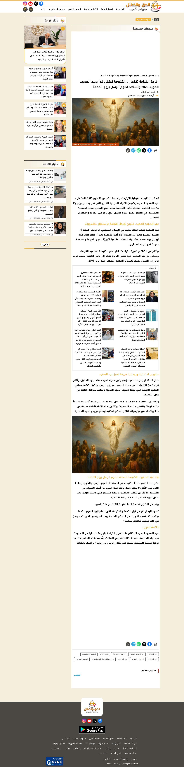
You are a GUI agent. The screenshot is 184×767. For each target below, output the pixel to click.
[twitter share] (144, 150)
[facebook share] (149, 150)
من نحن (134, 759)
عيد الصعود (152, 654)
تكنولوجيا (76, 748)
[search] (25, 9)
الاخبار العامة (107, 9)
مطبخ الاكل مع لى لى (92, 748)
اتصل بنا (107, 759)
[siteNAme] (143, 7)
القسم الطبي (74, 9)
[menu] (30, 9)
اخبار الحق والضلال (129, 748)
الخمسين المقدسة (89, 654)
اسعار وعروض (56, 748)
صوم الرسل (104, 654)
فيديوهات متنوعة (56, 9)
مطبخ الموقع (103, 743)
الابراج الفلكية (116, 753)
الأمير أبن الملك (149, 92)
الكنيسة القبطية (119, 654)
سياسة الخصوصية (121, 759)
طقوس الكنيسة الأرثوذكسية (103, 659)
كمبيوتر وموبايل (58, 743)
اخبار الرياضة (116, 743)
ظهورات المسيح (138, 659)
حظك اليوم (103, 753)
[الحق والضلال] (156, 19)
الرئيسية (120, 9)
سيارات (67, 748)
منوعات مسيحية (143, 19)
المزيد (45, 244)
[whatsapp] (128, 150)
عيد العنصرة (122, 659)
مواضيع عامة (90, 743)
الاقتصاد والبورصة (75, 743)
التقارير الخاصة (91, 9)
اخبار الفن (40, 9)
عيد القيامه (152, 659)
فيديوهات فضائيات (112, 748)
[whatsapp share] (139, 150)
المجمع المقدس (82, 659)
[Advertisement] (115, 53)
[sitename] (92, 706)
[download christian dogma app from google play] (92, 730)
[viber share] (133, 150)
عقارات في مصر (130, 753)
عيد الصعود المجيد (137, 654)
